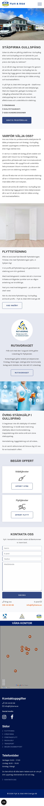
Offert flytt (22, 515)
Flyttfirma (9, 731)
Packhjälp (9, 740)
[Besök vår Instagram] (5, 717)
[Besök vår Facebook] (11, 717)
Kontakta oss (10, 780)
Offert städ (22, 486)
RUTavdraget (22, 373)
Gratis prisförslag (16, 120)
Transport (9, 744)
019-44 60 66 (8, 605)
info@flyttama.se (34, 605)
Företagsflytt (10, 737)
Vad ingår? (12, 305)
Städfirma (9, 734)
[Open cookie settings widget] (4, 802)
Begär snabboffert (13, 747)
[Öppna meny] (40, 4)
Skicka (22, 595)
